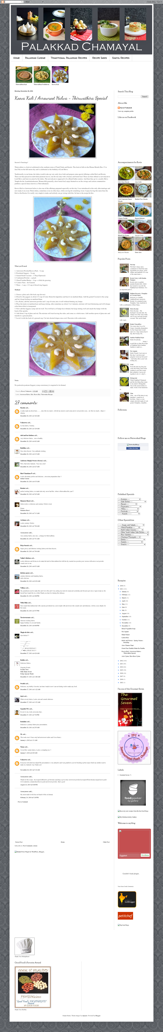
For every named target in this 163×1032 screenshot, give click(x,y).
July (123, 610)
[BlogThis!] (45, 391)
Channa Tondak (122, 218)
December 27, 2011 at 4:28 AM (29, 653)
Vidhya (22, 588)
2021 (122, 682)
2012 (122, 661)
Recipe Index (99, 58)
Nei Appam (133, 351)
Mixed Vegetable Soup (128, 629)
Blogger (98, 1016)
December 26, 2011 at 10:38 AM (30, 581)
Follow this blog (133, 448)
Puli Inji (132, 264)
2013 (122, 664)
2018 (122, 679)
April (123, 601)
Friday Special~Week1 (27, 674)
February (125, 595)
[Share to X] (48, 391)
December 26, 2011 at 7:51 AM (29, 539)
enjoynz (84, 1016)
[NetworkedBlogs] (133, 444)
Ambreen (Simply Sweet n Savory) (31, 461)
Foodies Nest (24, 669)
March (124, 598)
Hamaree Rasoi (25, 501)
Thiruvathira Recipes (47, 394)
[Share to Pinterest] (53, 391)
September (125, 616)
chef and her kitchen (27, 435)
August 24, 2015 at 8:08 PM (29, 785)
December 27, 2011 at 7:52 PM (29, 715)
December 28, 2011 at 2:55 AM (29, 727)
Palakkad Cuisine (35, 58)
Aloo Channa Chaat (127, 645)
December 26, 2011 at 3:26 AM (29, 416)
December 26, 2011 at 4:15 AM (29, 454)
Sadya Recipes (120, 58)
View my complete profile (125, 111)
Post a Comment (23, 802)
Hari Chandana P (26, 473)
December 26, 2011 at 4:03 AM (29, 441)
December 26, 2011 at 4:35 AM (29, 481)
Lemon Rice (125, 637)
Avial (131, 364)
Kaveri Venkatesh (126, 108)
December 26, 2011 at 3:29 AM (29, 428)
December (125, 626)
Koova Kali (37, 394)
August (124, 613)
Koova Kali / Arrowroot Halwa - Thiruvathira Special (131, 652)
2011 (122, 589)
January (124, 591)
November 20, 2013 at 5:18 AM (30, 770)
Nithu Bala (24, 603)
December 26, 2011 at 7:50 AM (29, 526)
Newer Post (18, 842)
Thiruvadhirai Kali (21, 84)
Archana (23, 520)
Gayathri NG (24, 709)
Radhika (23, 448)
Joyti (21, 696)
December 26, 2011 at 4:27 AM (29, 467)
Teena (22, 747)
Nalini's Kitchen (25, 558)
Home (16, 58)
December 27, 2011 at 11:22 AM (30, 689)
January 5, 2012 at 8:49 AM (28, 753)
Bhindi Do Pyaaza (123, 235)
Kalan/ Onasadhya (135, 324)
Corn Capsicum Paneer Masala (125, 200)
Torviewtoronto (25, 617)
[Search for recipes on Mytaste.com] (123, 925)
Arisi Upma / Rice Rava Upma (131, 656)
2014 (122, 667)
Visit (125, 886)
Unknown (23, 422)
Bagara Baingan (140, 218)
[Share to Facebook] (50, 391)
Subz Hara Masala (123, 182)
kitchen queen (25, 573)
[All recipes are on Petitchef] (125, 919)
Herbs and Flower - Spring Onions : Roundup (133, 641)
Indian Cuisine (24, 478)
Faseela (22, 408)
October (124, 620)
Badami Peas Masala (141, 199)
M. (21, 734)
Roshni (22, 488)
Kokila (22, 660)
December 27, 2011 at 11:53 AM (30, 702)
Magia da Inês (25, 632)
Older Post (106, 842)
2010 (122, 586)
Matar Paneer (126, 635)
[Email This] (43, 391)
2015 (122, 670)
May (123, 604)
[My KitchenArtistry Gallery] (127, 817)
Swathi (22, 683)
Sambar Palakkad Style (137, 337)
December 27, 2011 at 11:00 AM (30, 677)
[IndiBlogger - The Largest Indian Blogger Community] (127, 907)
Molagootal (133, 378)
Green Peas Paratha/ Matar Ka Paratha (133, 648)
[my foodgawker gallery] (133, 805)
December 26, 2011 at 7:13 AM (29, 513)
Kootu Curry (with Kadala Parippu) (138, 279)
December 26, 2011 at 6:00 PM (29, 625)
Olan (131, 393)
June (123, 607)
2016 (122, 673)
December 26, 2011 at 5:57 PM (29, 611)
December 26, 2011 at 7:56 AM (29, 551)
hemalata (23, 721)
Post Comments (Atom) (30, 846)
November (125, 623)
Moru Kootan (134, 309)
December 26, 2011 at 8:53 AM (29, 566)
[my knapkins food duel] (133, 811)
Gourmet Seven (124, 775)
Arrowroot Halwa (25, 394)
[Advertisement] (62, 822)
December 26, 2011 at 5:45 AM (29, 494)
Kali (32, 394)
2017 (122, 676)
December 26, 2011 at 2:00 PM (29, 596)
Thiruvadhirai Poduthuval (41, 84)
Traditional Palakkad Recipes (69, 58)
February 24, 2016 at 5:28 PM (29, 797)
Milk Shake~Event (26, 672)
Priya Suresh (24, 545)
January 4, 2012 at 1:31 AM (28, 740)
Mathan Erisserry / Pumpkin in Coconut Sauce (138, 294)
